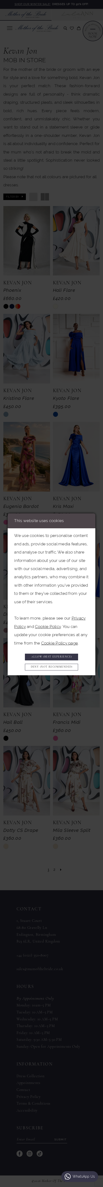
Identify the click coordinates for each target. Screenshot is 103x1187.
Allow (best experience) (51, 657)
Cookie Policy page (59, 643)
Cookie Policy (48, 626)
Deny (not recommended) (52, 667)
